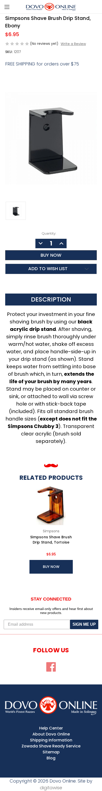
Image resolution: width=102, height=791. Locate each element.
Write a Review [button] (73, 43)
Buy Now (51, 566)
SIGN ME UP (84, 624)
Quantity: (49, 233)
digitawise (51, 788)
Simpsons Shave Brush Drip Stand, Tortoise (51, 540)
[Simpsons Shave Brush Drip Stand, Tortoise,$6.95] (51, 504)
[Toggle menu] (7, 7)
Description (51, 299)
